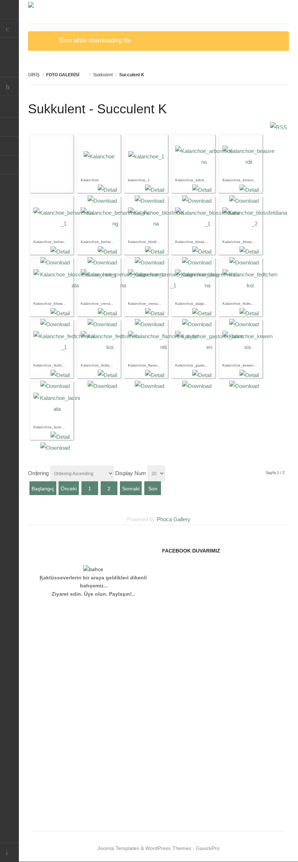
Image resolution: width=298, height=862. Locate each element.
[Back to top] (9, 852)
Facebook (9, 127)
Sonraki (131, 488)
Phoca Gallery (173, 519)
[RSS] (278, 127)
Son (152, 488)
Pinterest (9, 146)
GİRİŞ (34, 74)
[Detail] (107, 190)
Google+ (9, 164)
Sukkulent (103, 74)
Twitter (9, 108)
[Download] (102, 386)
